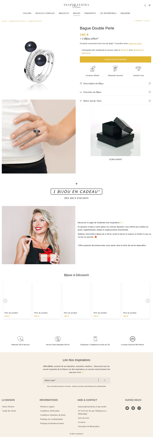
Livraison (82, 422)
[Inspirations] (76, 5)
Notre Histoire (8, 406)
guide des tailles (135, 43)
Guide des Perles (9, 411)
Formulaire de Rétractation (89, 426)
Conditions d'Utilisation (50, 411)
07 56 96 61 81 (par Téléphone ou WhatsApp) (92, 412)
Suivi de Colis (83, 418)
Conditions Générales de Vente (53, 415)
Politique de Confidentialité (51, 419)
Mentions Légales (47, 406)
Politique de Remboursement (52, 423)
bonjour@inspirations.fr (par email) (92, 406)
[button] (5, 300)
